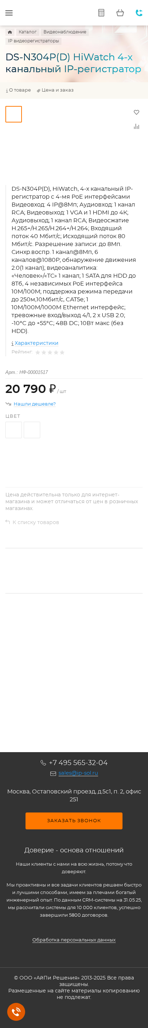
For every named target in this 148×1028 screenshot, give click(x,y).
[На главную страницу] (48, 13)
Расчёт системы (101, 12)
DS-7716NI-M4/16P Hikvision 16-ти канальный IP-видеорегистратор (62, 663)
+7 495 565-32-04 (78, 763)
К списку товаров (36, 522)
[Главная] (9, 32)
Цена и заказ (58, 90)
